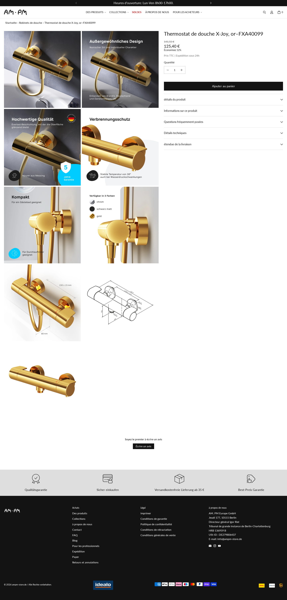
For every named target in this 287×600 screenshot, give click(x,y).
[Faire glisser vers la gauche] (76, 3)
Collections (78, 518)
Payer (75, 556)
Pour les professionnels (85, 545)
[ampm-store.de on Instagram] (214, 545)
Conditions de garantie (154, 518)
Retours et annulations (85, 562)
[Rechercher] (264, 12)
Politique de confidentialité (156, 524)
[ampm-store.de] (15, 12)
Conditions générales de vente (158, 535)
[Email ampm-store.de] (210, 545)
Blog (74, 540)
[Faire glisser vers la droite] (210, 3)
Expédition (78, 551)
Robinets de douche (30, 22)
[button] (95, 12)
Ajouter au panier (223, 86)
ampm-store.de (19, 584)
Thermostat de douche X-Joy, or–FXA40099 (70, 22)
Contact (77, 529)
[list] (81, 225)
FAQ (75, 535)
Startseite (11, 22)
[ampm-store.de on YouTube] (219, 545)
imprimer (146, 513)
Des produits (79, 513)
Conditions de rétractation (156, 529)
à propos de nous (82, 524)
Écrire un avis (143, 446)
